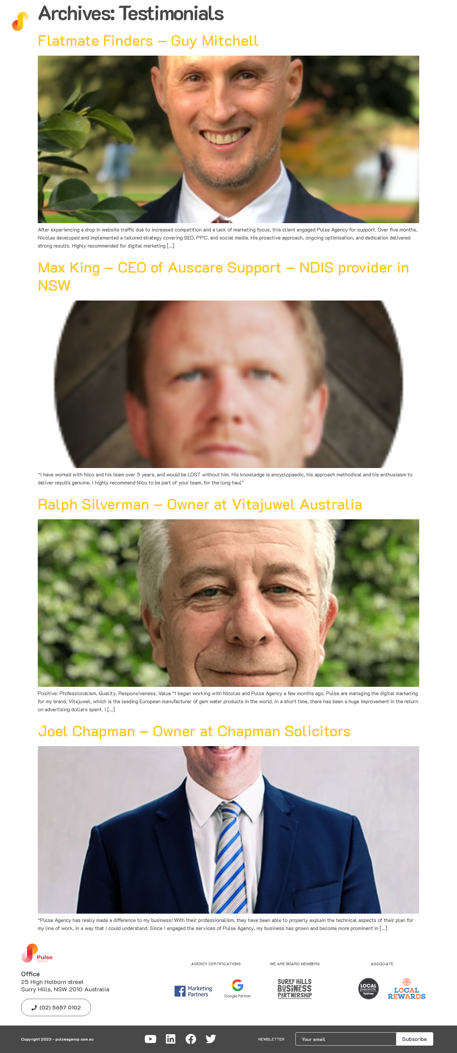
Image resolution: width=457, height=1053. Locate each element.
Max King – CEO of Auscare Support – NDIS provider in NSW (223, 275)
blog (212, 22)
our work (248, 22)
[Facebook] (190, 1039)
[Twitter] (210, 1039)
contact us (354, 22)
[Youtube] (150, 1039)
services (134, 22)
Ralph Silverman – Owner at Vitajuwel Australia (200, 503)
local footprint (299, 22)
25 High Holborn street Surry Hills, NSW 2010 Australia (65, 985)
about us (176, 22)
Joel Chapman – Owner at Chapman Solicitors (194, 730)
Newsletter (271, 1039)
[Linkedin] (170, 1039)
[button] (248, 21)
